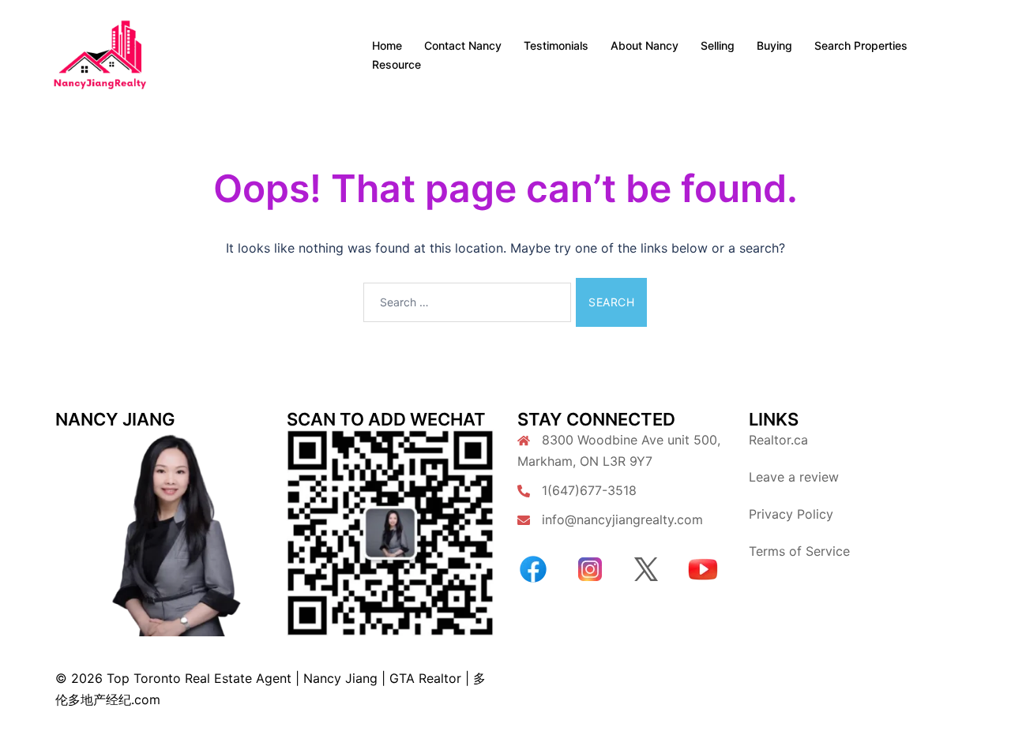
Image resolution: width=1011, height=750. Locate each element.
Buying (774, 45)
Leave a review (794, 477)
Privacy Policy (791, 514)
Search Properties (861, 45)
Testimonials (556, 45)
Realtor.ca (778, 440)
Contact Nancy (463, 45)
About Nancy (644, 45)
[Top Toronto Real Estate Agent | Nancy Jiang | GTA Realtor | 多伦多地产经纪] (99, 54)
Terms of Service (799, 551)
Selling (718, 45)
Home (387, 45)
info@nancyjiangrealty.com (622, 519)
